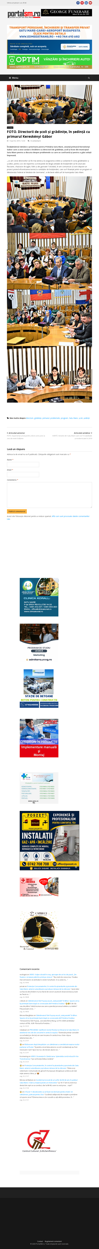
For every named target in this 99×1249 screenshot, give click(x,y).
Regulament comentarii (53, 1241)
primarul (46, 418)
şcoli (80, 418)
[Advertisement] (53, 546)
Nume (10, 459)
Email (10, 470)
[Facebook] (78, 2)
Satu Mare (73, 418)
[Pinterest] (82, 2)
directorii (29, 418)
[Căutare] (89, 78)
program (64, 418)
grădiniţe (38, 418)
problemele (55, 418)
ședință (87, 418)
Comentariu (12, 480)
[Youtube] (90, 2)
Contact (40, 1241)
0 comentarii (36, 141)
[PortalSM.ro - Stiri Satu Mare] (24, 17)
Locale (10, 128)
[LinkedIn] (86, 2)
